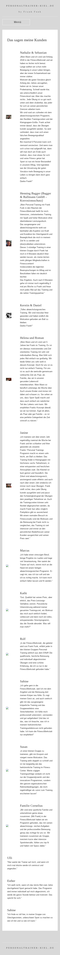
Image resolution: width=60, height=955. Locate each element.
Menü (17, 22)
